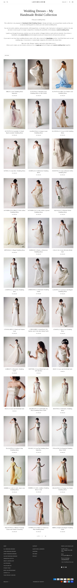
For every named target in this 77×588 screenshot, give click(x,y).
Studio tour (7, 568)
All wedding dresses (9, 549)
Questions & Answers (38, 549)
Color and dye (7, 565)
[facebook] (62, 567)
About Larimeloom (9, 560)
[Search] (7, 2)
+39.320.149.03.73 (65, 559)
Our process (7, 563)
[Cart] (72, 2)
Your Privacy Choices (9, 575)
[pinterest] (66, 567)
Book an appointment (9, 570)
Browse (7, 55)
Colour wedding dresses (10, 556)
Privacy (35, 556)
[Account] (70, 2)
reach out (38, 45)
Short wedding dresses (10, 553)
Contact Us (7, 572)
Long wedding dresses (10, 551)
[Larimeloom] (38, 2)
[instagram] (64, 567)
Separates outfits (9, 558)
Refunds (35, 553)
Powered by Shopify (38, 581)
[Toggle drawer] (4, 2)
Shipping (35, 551)
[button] (31, 536)
